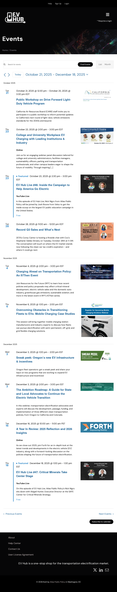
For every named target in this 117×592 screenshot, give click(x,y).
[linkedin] (101, 570)
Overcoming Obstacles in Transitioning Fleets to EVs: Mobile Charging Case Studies (45, 312)
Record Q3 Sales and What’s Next (38, 229)
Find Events (85, 64)
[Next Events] (9, 75)
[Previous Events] (4, 75)
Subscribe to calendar (101, 522)
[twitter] (95, 570)
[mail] (107, 570)
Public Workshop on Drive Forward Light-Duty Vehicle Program (43, 101)
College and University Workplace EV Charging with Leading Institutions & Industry (40, 138)
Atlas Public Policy (57, 582)
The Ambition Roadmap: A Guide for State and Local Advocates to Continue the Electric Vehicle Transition (43, 393)
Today (18, 74)
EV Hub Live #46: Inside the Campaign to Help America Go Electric (43, 187)
